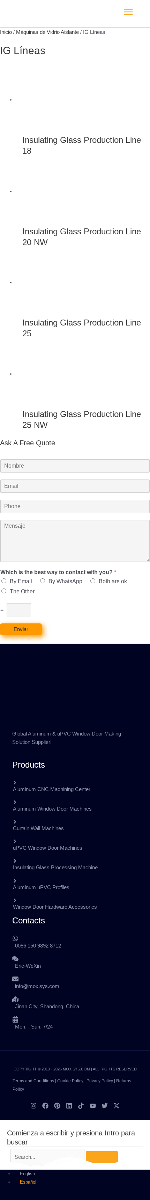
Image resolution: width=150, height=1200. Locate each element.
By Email (21, 581)
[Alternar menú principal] (128, 12)
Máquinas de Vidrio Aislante (47, 32)
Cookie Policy (70, 1080)
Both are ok (113, 581)
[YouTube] (93, 1106)
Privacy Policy (100, 1080)
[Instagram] (33, 1106)
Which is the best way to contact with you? (58, 572)
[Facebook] (45, 1106)
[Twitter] (105, 1106)
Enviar (21, 629)
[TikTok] (81, 1106)
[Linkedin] (69, 1106)
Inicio (6, 32)
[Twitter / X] (116, 1106)
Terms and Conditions (33, 1080)
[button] (147, 12)
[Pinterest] (57, 1106)
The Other (22, 591)
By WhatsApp (65, 581)
